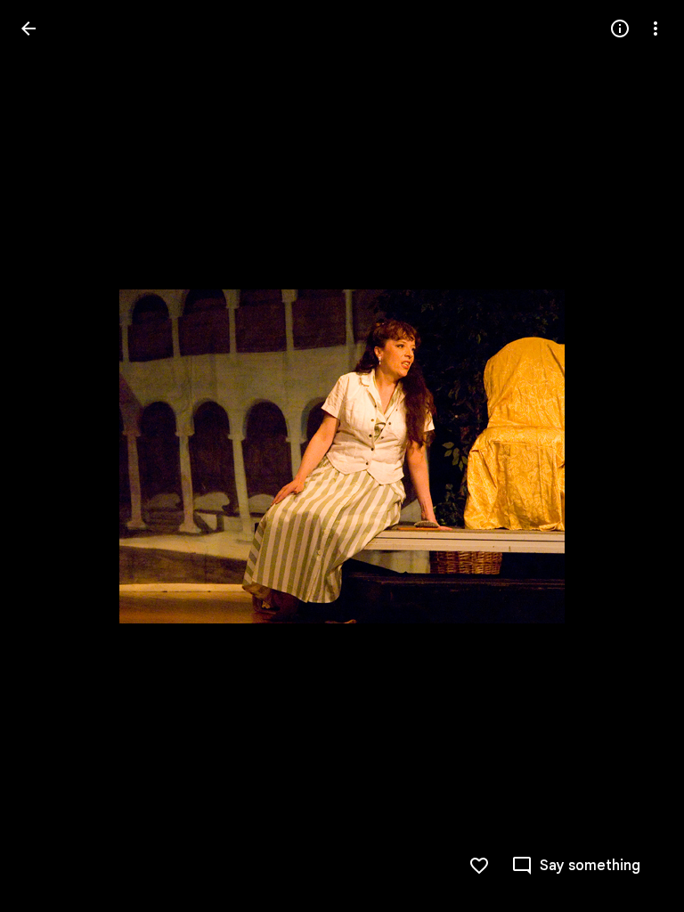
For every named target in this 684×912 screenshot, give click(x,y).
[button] (50, 456)
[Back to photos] (28, 28)
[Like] (479, 865)
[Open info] (620, 28)
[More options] (655, 28)
